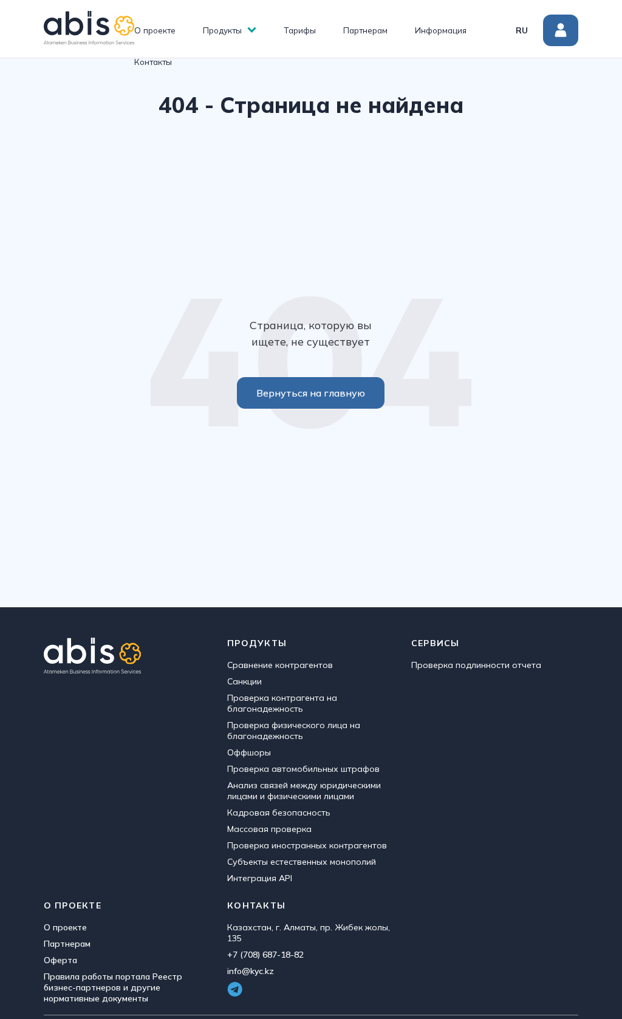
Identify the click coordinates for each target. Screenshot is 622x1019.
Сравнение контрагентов (280, 664)
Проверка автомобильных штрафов (303, 768)
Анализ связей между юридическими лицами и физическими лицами (304, 791)
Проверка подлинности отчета (476, 664)
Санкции (244, 681)
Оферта (60, 960)
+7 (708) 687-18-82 (265, 954)
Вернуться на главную (310, 393)
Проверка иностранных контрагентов (307, 845)
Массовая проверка (269, 828)
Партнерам (365, 30)
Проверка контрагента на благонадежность (282, 703)
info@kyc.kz (250, 971)
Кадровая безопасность (278, 812)
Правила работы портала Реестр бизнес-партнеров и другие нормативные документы (113, 987)
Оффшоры (249, 752)
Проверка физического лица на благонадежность (293, 730)
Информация (440, 30)
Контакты (153, 61)
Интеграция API (259, 878)
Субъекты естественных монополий (301, 861)
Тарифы (300, 30)
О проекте (155, 30)
